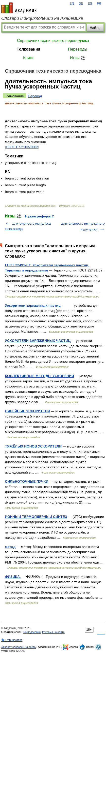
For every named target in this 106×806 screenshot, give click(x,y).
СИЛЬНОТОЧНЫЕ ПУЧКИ (26, 481)
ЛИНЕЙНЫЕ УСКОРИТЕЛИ (27, 411)
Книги (28, 58)
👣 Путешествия (11, 639)
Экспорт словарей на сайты (18, 646)
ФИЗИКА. (13, 577)
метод (10, 547)
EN (72, 3)
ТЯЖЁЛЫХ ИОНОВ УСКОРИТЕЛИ (33, 446)
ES (90, 3)
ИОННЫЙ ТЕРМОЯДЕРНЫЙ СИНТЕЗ (36, 517)
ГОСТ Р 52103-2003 (22, 147)
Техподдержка (32, 631)
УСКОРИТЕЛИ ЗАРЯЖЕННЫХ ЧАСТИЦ (38, 341)
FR (99, 3)
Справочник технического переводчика (53, 40)
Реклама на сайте (53, 631)
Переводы (77, 49)
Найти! (95, 28)
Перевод (35, 96)
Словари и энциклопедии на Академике (42, 18)
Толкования (28, 49)
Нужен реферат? (39, 216)
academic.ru (19, 7)
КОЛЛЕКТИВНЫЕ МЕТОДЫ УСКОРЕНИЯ (39, 376)
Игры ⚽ (78, 58)
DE (81, 3)
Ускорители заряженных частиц (33, 305)
